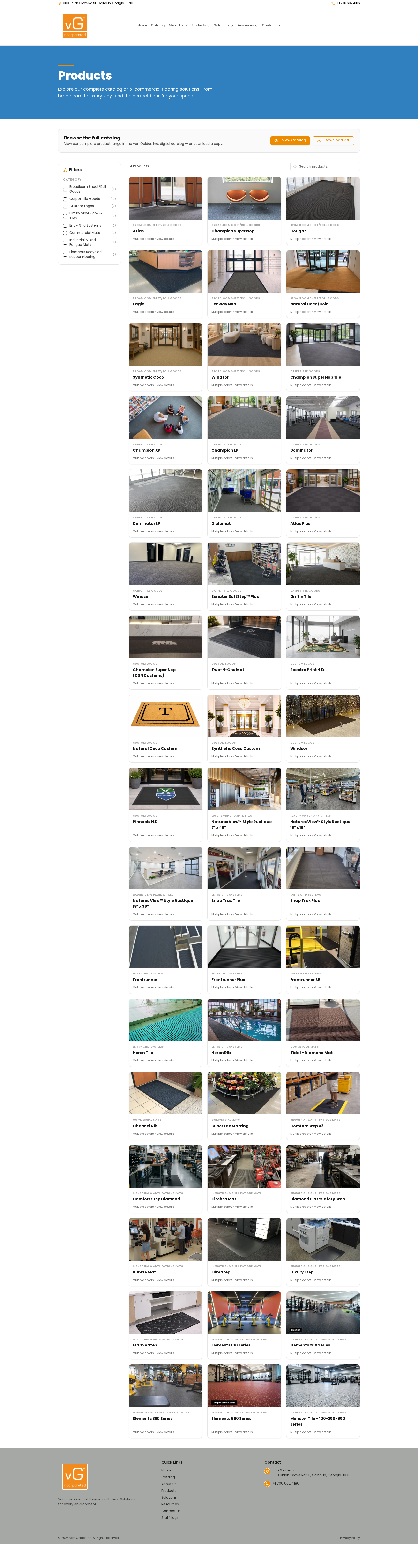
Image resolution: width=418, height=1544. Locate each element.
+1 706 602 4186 (348, 3)
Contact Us (271, 25)
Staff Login (170, 1518)
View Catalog (294, 140)
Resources (245, 25)
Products (198, 25)
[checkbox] (65, 189)
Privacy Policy (350, 1538)
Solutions (221, 25)
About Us (176, 25)
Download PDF (337, 140)
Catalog (158, 25)
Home (142, 25)
